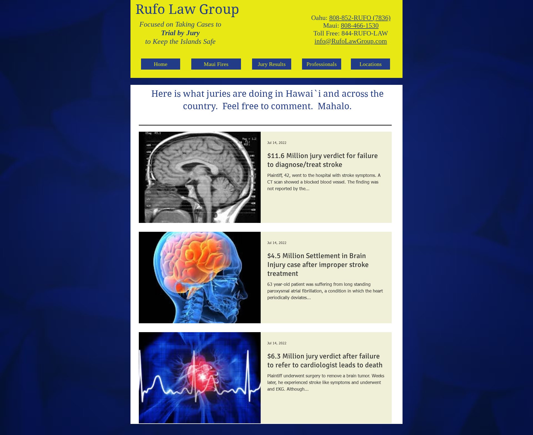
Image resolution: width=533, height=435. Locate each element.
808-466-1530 (360, 25)
